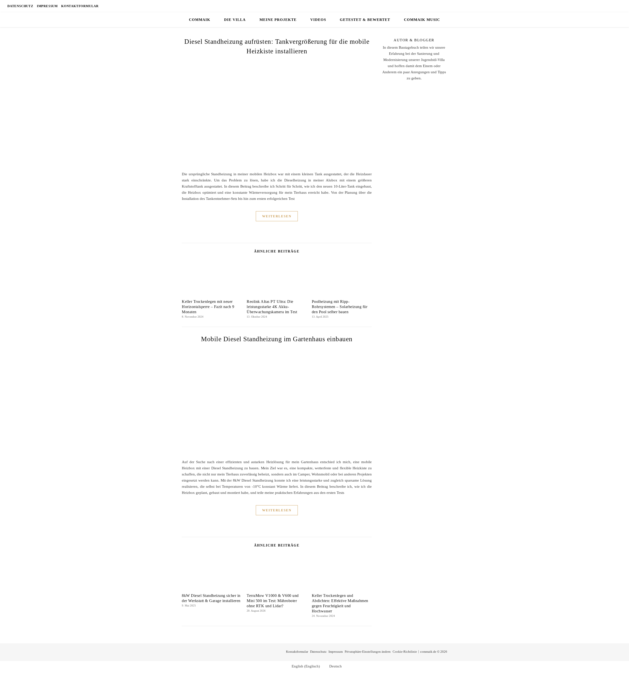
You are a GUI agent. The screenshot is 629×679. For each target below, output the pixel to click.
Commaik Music (422, 20)
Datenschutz (20, 6)
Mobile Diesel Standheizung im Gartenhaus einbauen (277, 339)
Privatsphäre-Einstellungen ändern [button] (368, 651)
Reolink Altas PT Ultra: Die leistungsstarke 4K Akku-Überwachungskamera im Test (272, 306)
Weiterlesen (276, 216)
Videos (318, 20)
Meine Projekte (278, 20)
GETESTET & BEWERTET (365, 20)
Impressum (47, 6)
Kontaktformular (80, 6)
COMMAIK (199, 20)
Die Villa (235, 20)
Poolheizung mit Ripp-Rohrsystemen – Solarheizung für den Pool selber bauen (340, 306)
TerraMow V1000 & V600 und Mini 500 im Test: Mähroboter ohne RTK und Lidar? (273, 600)
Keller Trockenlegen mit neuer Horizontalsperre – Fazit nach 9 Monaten (208, 306)
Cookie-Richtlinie (405, 651)
